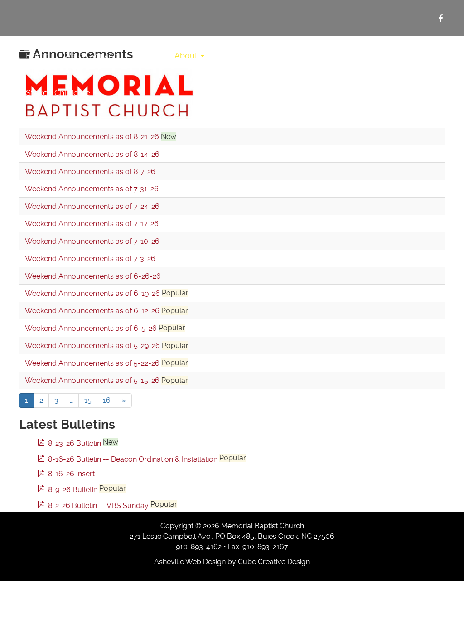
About (187, 55)
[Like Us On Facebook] (440, 18)
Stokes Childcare (59, 92)
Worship (234, 55)
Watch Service (90, 55)
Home (37, 55)
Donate (378, 55)
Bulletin (146, 55)
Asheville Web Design (190, 561)
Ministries (289, 55)
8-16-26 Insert (71, 473)
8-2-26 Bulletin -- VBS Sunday (98, 505)
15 (88, 400)
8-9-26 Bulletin (72, 489)
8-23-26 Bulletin (74, 443)
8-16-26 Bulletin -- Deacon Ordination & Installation (133, 459)
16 (107, 400)
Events (338, 55)
